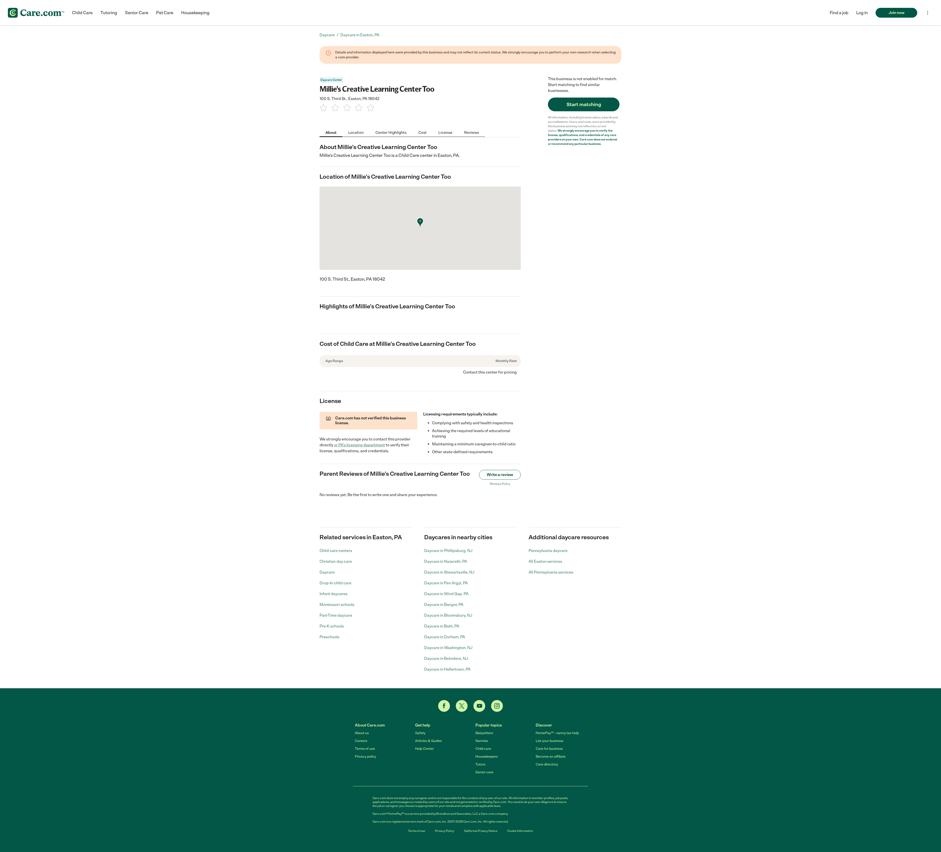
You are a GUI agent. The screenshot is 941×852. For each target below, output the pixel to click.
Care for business (549, 749)
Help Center (424, 749)
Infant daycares (333, 593)
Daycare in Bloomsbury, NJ (448, 615)
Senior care (484, 772)
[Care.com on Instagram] (497, 706)
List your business (549, 741)
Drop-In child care (335, 583)
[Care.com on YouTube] (479, 706)
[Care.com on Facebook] (444, 706)
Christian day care (336, 561)
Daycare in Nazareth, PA (445, 561)
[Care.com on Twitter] (462, 706)
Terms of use (365, 749)
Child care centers (336, 550)
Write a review (500, 474)
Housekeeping (195, 12)
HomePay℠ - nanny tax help (557, 733)
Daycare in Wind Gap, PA (446, 593)
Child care (483, 749)
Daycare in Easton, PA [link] (359, 35)
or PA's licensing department (359, 445)
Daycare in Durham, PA (444, 637)
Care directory (547, 764)
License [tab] (445, 132)
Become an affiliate (551, 756)
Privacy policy (365, 756)
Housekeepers (486, 756)
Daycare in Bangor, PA (443, 604)
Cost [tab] (422, 132)
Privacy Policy (444, 831)
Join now (896, 12)
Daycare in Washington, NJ (448, 647)
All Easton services (545, 561)
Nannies (481, 741)
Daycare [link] (327, 35)
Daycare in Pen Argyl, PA (446, 583)
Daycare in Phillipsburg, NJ (448, 550)
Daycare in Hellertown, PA (447, 669)
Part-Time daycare (336, 615)
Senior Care (136, 12)
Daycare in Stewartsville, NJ (449, 572)
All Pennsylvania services (551, 572)
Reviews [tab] (471, 132)
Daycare (327, 572)
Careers (361, 741)
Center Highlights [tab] (391, 132)
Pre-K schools (332, 626)
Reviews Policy (500, 484)
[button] (862, 13)
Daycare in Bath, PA (441, 626)
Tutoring (108, 12)
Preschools (329, 637)
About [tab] (330, 132)
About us (362, 733)
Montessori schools (337, 604)
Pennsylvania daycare (548, 550)
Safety (420, 733)
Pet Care (164, 12)
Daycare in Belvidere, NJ (446, 658)
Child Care (82, 12)
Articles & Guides (428, 741)
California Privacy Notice (480, 831)
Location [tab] (356, 132)
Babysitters (484, 733)
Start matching (584, 104)
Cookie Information (520, 831)
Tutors (480, 764)
